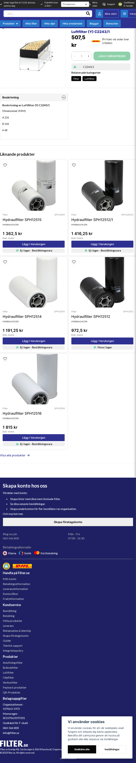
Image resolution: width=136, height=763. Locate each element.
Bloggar (94, 23)
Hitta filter (31, 23)
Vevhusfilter (10, 682)
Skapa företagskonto (68, 522)
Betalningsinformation (16, 583)
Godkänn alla (82, 749)
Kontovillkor (10, 593)
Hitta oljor (49, 23)
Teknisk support (12, 645)
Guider (7, 640)
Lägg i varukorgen (33, 244)
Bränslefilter (10, 667)
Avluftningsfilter (13, 662)
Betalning (9, 615)
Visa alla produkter (12, 455)
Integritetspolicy (13, 650)
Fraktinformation (13, 598)
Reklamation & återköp (17, 630)
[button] (5, 165)
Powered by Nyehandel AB (68, 758)
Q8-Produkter (11, 692)
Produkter (8, 23)
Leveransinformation (15, 588)
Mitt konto (9, 578)
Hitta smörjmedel (72, 23)
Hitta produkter (12, 620)
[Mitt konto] (107, 14)
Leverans (8, 625)
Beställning (9, 610)
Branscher (112, 23)
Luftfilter (90, 78)
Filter (76, 78)
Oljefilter (8, 677)
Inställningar (112, 749)
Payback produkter (15, 687)
